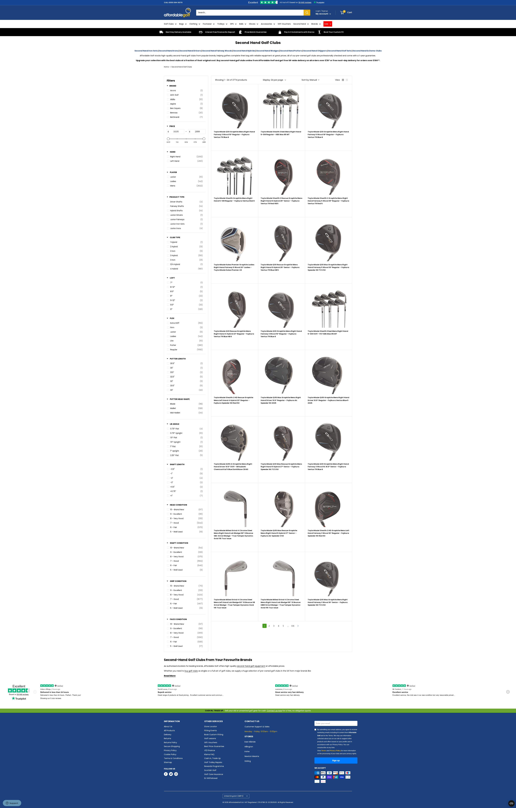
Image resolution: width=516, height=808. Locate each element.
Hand (172, 152)
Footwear (207, 24)
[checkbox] (185, 90)
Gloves (252, 24)
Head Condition (178, 505)
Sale (326, 24)
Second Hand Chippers (315, 50)
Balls (241, 24)
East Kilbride (250, 741)
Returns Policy (170, 742)
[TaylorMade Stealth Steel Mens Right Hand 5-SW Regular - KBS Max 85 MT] (281, 107)
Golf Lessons (210, 738)
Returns (167, 738)
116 (292, 626)
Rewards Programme (214, 766)
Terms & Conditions (173, 758)
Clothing (193, 24)
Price (172, 126)
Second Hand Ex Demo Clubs (367, 50)
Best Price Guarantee (214, 746)
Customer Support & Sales (257, 726)
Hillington (249, 746)
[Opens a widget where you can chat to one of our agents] (12, 803)
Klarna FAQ (209, 754)
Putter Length (177, 358)
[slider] (168, 138)
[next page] (298, 626)
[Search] (307, 13)
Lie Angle (174, 424)
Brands (314, 24)
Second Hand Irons (168, 50)
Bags (181, 24)
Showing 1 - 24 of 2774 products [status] (231, 79)
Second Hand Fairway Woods (217, 50)
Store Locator (210, 726)
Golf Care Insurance (213, 774)
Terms (323, 751)
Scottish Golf (210, 770)
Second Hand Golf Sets (339, 50)
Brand (172, 85)
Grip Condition (177, 581)
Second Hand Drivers (190, 50)
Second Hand (299, 24)
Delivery (167, 734)
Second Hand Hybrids (244, 50)
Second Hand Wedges (267, 50)
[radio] (343, 80)
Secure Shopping (172, 746)
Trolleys (220, 24)
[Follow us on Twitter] (171, 774)
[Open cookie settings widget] (511, 803)
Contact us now (274, 710)
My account (322, 13)
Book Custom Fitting (213, 734)
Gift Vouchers (284, 24)
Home (166, 67)
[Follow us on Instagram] (176, 774)
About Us (168, 726)
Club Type (174, 237)
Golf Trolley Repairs (213, 762)
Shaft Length (176, 464)
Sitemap (168, 762)
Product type (176, 197)
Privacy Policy (170, 750)
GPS (232, 24)
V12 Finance (209, 750)
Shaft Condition (178, 543)
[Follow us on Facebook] (166, 774)
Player (173, 172)
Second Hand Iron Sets (146, 50)
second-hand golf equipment (251, 666)
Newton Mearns (252, 756)
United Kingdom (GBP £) (233, 796)
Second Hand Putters (291, 50)
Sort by (309, 79)
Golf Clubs (169, 24)
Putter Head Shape (179, 399)
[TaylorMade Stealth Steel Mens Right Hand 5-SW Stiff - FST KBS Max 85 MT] (328, 307)
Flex (171, 318)
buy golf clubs (191, 671)
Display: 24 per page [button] (273, 79)
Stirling (248, 761)
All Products (169, 730)
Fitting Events (210, 730)
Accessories (266, 24)
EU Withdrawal (210, 778)
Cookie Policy (170, 754)
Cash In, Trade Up (212, 758)
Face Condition (178, 619)
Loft (172, 278)
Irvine (247, 751)
